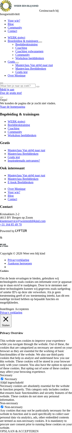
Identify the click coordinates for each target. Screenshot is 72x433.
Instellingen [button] (7, 309)
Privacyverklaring (18, 260)
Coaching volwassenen (29, 51)
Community (15, 27)
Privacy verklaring (11, 312)
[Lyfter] (21, 231)
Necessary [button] (6, 375)
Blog (11, 24)
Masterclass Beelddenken (30, 68)
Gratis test (21, 72)
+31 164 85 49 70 (11, 224)
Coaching (21, 47)
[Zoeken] (37, 86)
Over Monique (17, 75)
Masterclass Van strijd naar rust (34, 65)
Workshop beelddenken (29, 58)
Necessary (11, 379)
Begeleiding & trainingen (23, 41)
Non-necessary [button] (9, 403)
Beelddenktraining (26, 44)
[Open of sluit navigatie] (1, 97)
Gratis (12, 61)
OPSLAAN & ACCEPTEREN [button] (19, 431)
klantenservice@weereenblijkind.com (23, 221)
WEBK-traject (16, 37)
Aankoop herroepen (20, 263)
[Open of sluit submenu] (40, 42)
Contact (12, 31)
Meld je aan (7, 89)
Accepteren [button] (22, 309)
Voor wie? (14, 20)
